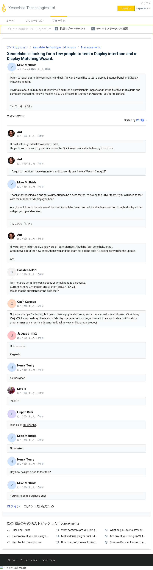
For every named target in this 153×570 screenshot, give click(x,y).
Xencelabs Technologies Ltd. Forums (54, 47)
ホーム (10, 20)
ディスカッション (17, 47)
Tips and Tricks (21, 529)
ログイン (13, 506)
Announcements (91, 47)
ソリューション (34, 20)
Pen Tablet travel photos (27, 542)
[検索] (9, 29)
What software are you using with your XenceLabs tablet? (95, 529)
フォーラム (58, 20)
